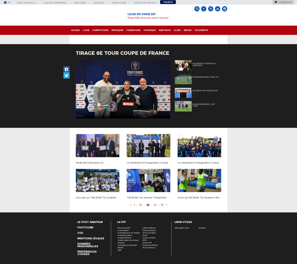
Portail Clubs (119, 3)
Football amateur (125, 235)
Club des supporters (54, 3)
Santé (145, 235)
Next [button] (164, 90)
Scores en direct (149, 238)
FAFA (119, 250)
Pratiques (117, 30)
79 (162, 204)
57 (155, 204)
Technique (150, 30)
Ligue (86, 30)
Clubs (177, 30)
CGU (80, 233)
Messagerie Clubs (182, 228)
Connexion (285, 2)
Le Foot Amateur (90, 222)
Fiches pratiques (149, 230)
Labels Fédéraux (149, 228)
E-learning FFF (123, 230)
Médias (188, 30)
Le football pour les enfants (129, 233)
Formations (133, 30)
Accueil (75, 30)
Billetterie (80, 3)
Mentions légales (90, 238)
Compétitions (100, 30)
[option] (123, 89)
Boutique (99, 3)
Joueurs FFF (147, 243)
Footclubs (85, 227)
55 (140, 204)
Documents (201, 30)
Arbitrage (165, 30)
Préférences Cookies (87, 253)
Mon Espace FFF (124, 228)
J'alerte (168, 2)
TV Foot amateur (149, 233)
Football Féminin (124, 238)
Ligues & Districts (26, 3)
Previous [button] (81, 90)
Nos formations (149, 248)
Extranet (202, 228)
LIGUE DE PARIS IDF (142, 14)
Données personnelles (87, 245)
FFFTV (145, 240)
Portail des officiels (145, 3)
